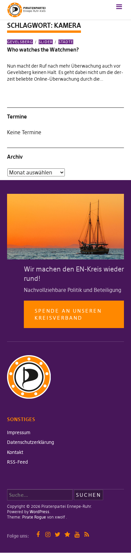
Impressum (18, 432)
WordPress (39, 511)
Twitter (57, 534)
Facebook (38, 534)
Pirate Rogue (34, 517)
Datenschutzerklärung (30, 442)
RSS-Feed (17, 462)
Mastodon (67, 534)
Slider (46, 42)
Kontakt (15, 452)
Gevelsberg (20, 42)
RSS (87, 534)
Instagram (48, 534)
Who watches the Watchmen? (43, 49)
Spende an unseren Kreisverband (68, 314)
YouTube (77, 534)
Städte (65, 42)
